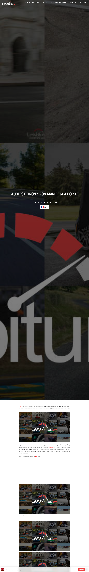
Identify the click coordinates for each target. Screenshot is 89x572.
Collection (54, 2)
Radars (59, 2)
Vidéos (37, 2)
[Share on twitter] (35, 202)
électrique (50, 447)
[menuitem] (26, 2)
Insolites (47, 2)
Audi (20, 406)
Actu (43, 2)
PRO (75, 2)
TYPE (68, 2)
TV (40, 2)
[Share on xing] (53, 202)
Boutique (64, 2)
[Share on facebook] (32, 202)
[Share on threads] (38, 202)
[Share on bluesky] (50, 202)
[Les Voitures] (9, 3)
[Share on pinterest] (41, 202)
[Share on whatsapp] (47, 202)
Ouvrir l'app (81, 569)
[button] (79, 2)
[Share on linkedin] (44, 202)
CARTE (71, 2)
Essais (26, 2)
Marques (33, 2)
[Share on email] (56, 202)
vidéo (36, 456)
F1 (29, 2)
